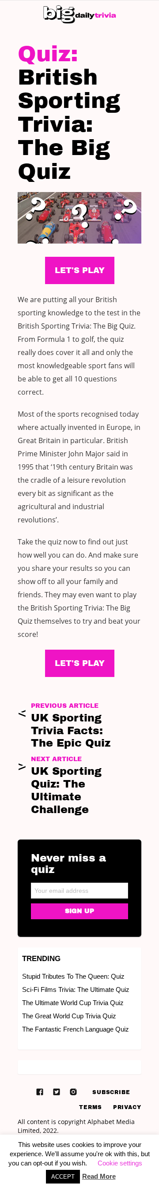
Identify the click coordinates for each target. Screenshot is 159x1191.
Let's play (80, 663)
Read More (99, 1176)
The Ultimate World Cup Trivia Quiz (73, 1002)
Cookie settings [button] (120, 1163)
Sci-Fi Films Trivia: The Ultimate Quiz (75, 989)
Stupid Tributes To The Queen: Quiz (73, 976)
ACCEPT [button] (63, 1176)
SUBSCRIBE (111, 1092)
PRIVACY (127, 1107)
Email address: (79, 887)
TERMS (90, 1107)
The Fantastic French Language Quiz (75, 1029)
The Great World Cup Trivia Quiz (69, 1016)
